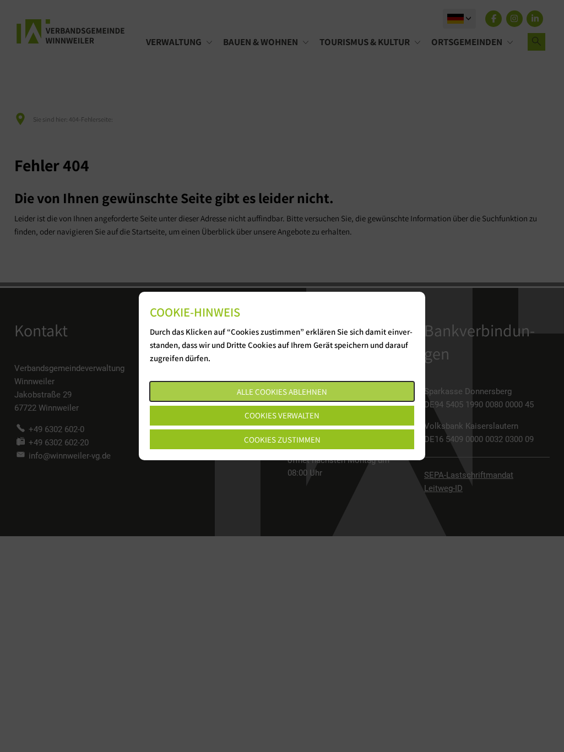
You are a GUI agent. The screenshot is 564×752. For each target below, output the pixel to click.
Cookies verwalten (282, 415)
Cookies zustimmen (282, 439)
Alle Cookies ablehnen (282, 391)
